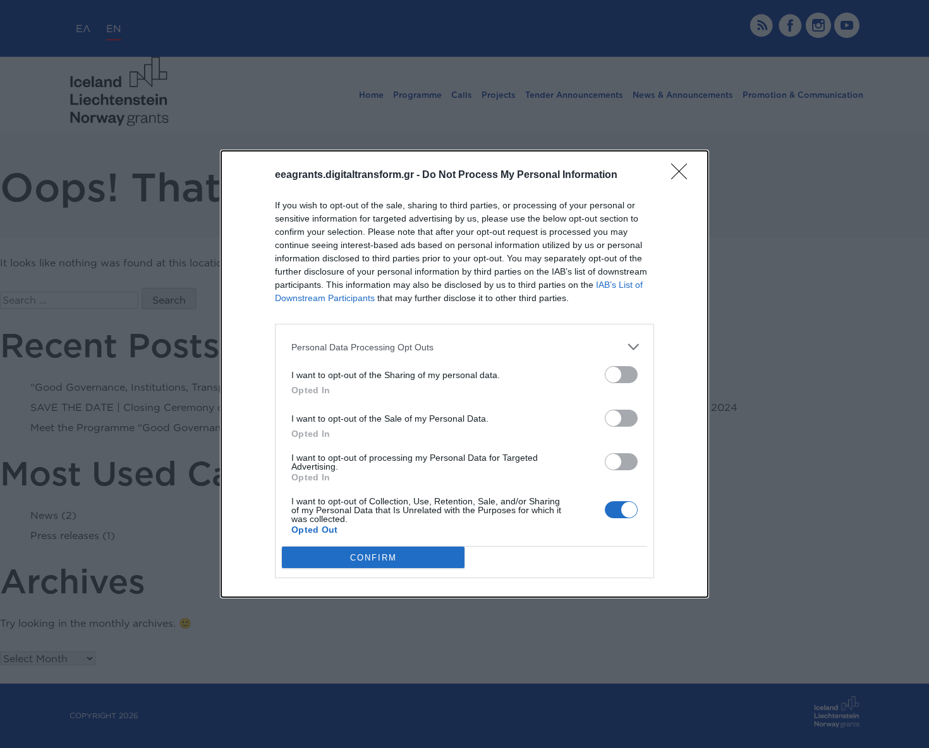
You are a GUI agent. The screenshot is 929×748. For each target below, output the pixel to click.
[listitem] (464, 346)
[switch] (621, 374)
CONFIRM (373, 557)
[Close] (683, 175)
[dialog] (464, 374)
